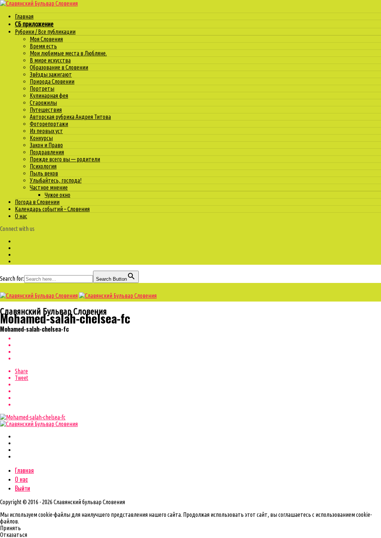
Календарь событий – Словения (52, 209)
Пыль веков (44, 173)
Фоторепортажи (49, 123)
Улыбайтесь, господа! (55, 180)
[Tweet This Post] (198, 345)
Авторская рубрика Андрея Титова (70, 116)
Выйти (22, 488)
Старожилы (43, 102)
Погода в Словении (37, 202)
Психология (43, 166)
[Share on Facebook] (198, 338)
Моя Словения (46, 39)
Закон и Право (46, 145)
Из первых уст (46, 131)
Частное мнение (49, 187)
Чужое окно (57, 194)
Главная (24, 16)
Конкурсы (41, 138)
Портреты (42, 88)
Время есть (43, 46)
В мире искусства (50, 60)
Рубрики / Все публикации (45, 31)
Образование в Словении (59, 67)
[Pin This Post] (198, 351)
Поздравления (47, 152)
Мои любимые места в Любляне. (68, 53)
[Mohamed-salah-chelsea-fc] (32, 417)
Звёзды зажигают (51, 74)
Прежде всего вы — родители (65, 159)
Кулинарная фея (49, 95)
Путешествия (46, 109)
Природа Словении (52, 81)
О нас (21, 216)
